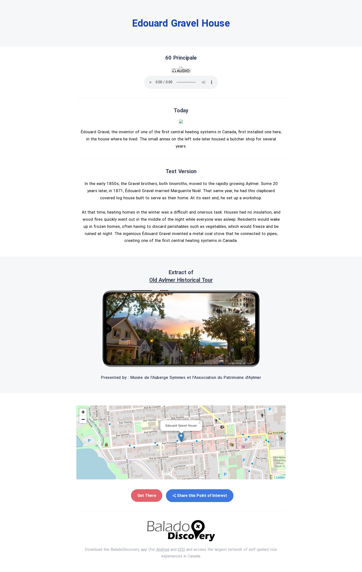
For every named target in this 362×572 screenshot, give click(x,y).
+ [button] (83, 412)
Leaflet (280, 477)
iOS (181, 549)
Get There (146, 495)
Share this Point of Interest (202, 495)
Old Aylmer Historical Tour (181, 280)
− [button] (83, 419)
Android (162, 549)
